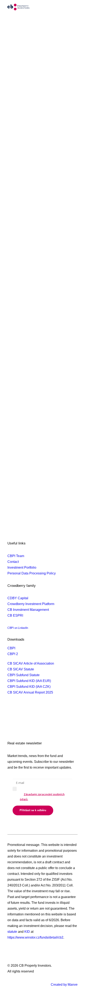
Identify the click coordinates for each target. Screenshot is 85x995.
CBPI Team (15, 556)
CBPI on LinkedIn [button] (17, 628)
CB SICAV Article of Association (30, 663)
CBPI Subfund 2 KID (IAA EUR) (30, 719)
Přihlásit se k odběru (33, 810)
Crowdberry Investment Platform (30, 604)
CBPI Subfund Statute (23, 675)
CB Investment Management (28, 609)
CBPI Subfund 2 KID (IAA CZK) (30, 725)
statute (12, 931)
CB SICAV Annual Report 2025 (30, 692)
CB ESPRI (15, 615)
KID (27, 931)
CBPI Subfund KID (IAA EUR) (29, 681)
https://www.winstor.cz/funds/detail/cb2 (35, 937)
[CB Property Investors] (18, 7)
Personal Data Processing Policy (31, 573)
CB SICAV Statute (20, 669)
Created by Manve (64, 984)
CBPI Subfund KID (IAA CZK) (29, 686)
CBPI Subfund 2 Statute (24, 713)
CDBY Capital (17, 598)
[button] (75, 7)
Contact (13, 561)
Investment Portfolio (21, 567)
